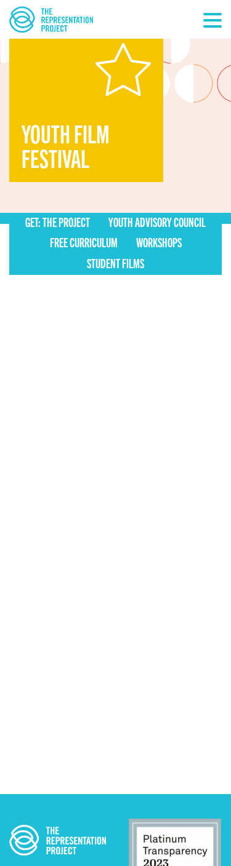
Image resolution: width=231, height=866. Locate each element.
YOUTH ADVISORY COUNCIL (157, 221)
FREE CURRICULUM (84, 242)
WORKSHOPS (159, 242)
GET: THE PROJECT (57, 221)
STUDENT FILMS (115, 263)
